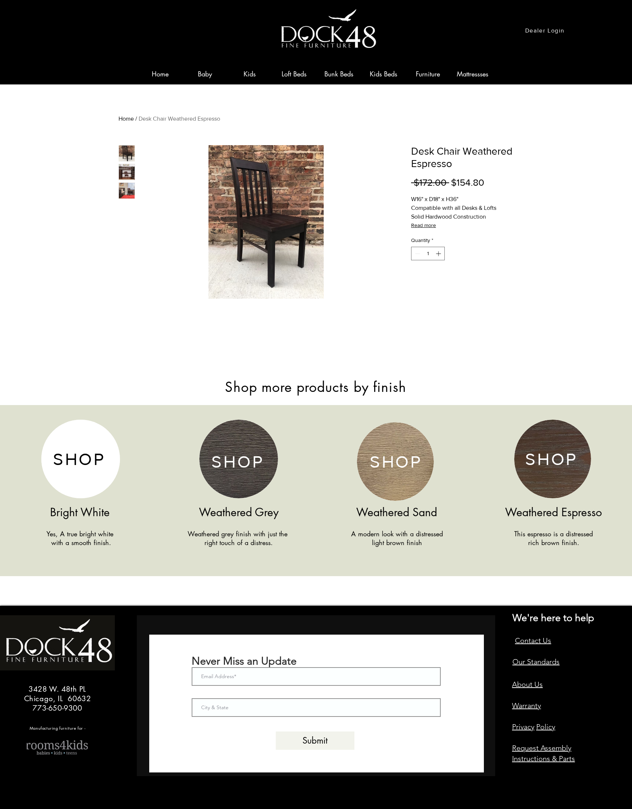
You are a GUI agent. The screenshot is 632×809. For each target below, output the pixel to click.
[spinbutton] (427, 253)
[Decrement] (416, 253)
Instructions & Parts (543, 758)
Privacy (523, 726)
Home (126, 119)
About (523, 684)
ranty (533, 705)
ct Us (543, 640)
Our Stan (526, 661)
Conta (525, 640)
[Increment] (439, 253)
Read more (423, 225)
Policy (545, 726)
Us (538, 684)
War (518, 705)
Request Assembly (541, 748)
